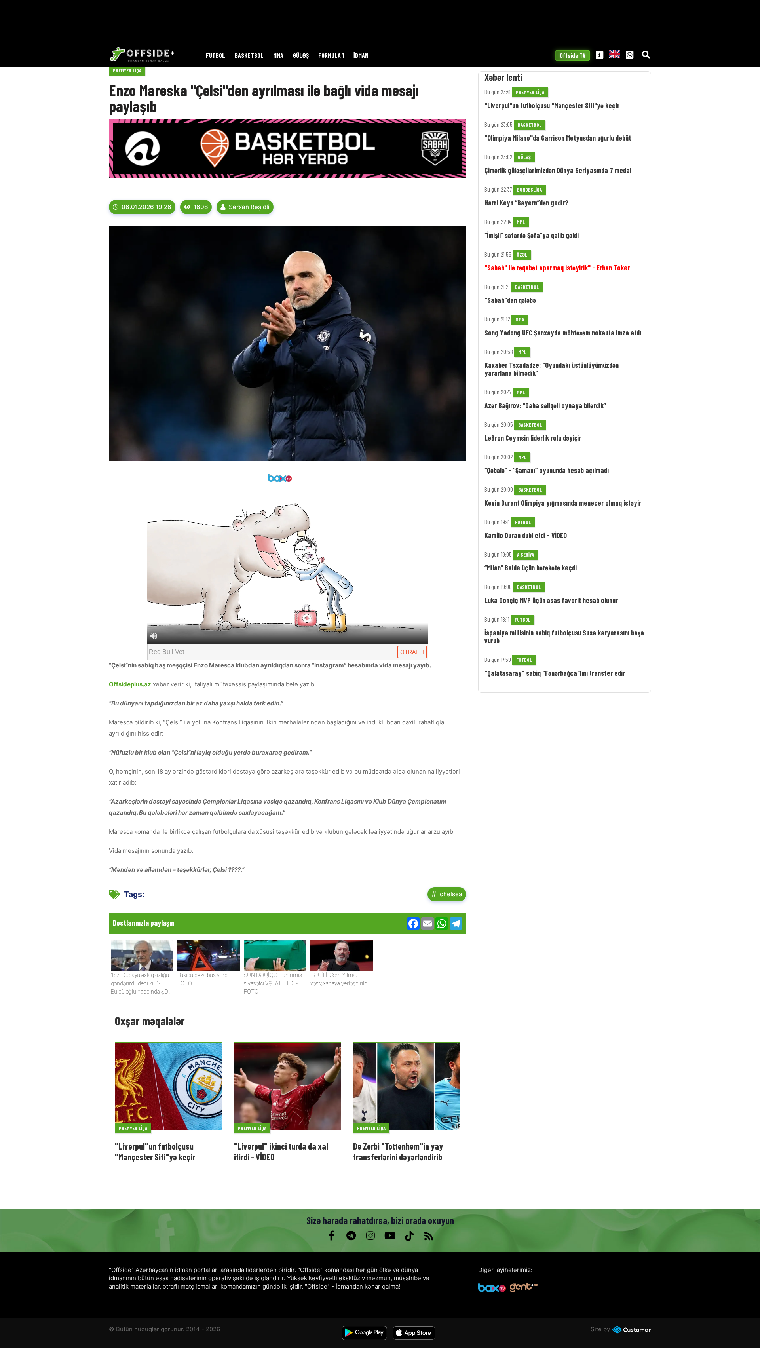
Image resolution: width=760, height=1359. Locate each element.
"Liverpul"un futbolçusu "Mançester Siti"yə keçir (155, 1151)
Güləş (301, 55)
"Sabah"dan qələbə (510, 300)
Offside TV (572, 55)
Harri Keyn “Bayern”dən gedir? (526, 202)
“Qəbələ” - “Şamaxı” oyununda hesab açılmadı (546, 470)
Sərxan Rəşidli (249, 207)
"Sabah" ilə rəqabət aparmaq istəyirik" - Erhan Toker (557, 267)
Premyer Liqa (127, 70)
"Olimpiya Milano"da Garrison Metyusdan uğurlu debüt (557, 137)
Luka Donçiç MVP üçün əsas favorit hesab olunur (551, 600)
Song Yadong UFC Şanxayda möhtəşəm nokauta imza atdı (562, 332)
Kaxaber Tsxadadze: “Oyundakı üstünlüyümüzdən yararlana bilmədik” (551, 369)
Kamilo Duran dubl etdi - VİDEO (525, 535)
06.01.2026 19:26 (146, 207)
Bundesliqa (529, 189)
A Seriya (525, 554)
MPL (521, 222)
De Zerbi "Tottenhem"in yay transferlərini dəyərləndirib (398, 1151)
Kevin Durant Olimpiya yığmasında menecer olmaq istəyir (562, 502)
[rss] (428, 1236)
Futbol (215, 55)
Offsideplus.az (130, 684)
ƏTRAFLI (412, 652)
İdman (361, 55)
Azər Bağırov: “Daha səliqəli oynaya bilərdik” (545, 405)
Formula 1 (331, 55)
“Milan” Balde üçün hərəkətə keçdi (530, 567)
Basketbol (249, 55)
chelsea (451, 894)
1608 (201, 207)
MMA (278, 55)
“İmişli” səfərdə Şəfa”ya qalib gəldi (531, 235)
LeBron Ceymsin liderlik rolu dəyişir (532, 437)
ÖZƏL (522, 254)
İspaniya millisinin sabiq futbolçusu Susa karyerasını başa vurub (564, 636)
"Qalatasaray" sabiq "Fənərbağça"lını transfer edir (554, 673)
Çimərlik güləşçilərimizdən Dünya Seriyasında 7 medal (557, 170)
